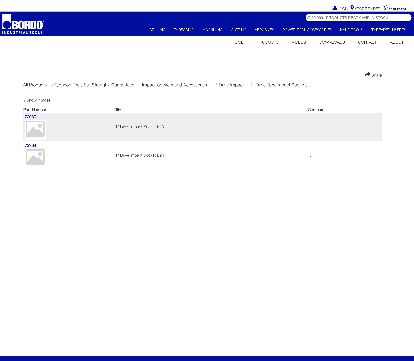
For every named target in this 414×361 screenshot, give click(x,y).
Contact (367, 42)
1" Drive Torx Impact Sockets (279, 85)
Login (343, 9)
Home (238, 42)
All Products (35, 85)
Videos (299, 42)
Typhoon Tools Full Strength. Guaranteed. (95, 85)
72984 (30, 146)
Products (268, 42)
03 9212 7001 (398, 9)
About (397, 42)
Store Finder (367, 9)
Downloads (332, 42)
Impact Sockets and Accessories (174, 85)
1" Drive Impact (228, 85)
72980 (30, 117)
